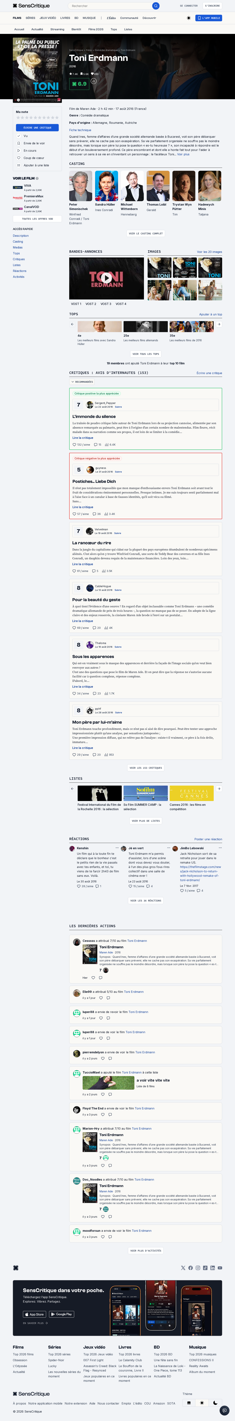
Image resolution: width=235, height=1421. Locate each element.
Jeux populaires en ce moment (99, 1378)
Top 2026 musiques (202, 1354)
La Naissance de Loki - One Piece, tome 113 (169, 1368)
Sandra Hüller (105, 204)
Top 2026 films (23, 1354)
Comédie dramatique (106, 50)
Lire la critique (83, 438)
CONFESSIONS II (201, 1360)
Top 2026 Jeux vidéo (98, 1354)
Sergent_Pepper (105, 403)
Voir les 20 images (209, 252)
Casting (77, 163)
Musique (197, 1347)
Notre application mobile (45, 1403)
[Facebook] (190, 1269)
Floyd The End (93, 1108)
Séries (54, 1347)
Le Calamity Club (130, 1360)
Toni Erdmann (128, 50)
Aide (92, 1403)
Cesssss (89, 941)
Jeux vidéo (94, 1347)
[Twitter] (183, 1269)
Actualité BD (162, 1376)
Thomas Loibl (156, 204)
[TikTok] (205, 1269)
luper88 (88, 1012)
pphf (98, 708)
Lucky (52, 1366)
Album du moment (202, 1372)
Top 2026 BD (163, 1354)
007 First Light (93, 1360)
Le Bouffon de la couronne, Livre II (131, 1368)
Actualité (19, 1372)
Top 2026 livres (129, 1354)
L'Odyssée (20, 1366)
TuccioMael (91, 1072)
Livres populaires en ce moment (135, 1378)
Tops (73, 314)
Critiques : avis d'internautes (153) (109, 372)
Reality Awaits (198, 1366)
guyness (100, 467)
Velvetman (101, 529)
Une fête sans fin (166, 1360)
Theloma (100, 643)
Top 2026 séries (59, 1354)
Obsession (20, 1360)
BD (157, 1347)
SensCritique (76, 50)
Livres (125, 1347)
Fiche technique (80, 130)
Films (89, 50)
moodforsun (91, 1230)
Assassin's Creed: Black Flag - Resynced (99, 1368)
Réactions (79, 838)
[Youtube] (220, 1269)
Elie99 (87, 992)
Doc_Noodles (92, 1179)
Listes (75, 778)
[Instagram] (198, 1269)
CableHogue (103, 586)
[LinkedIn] (212, 1269)
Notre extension (76, 1403)
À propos (19, 1403)
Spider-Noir (56, 1360)
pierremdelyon (93, 1052)
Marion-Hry (91, 1128)
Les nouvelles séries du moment (64, 1374)
